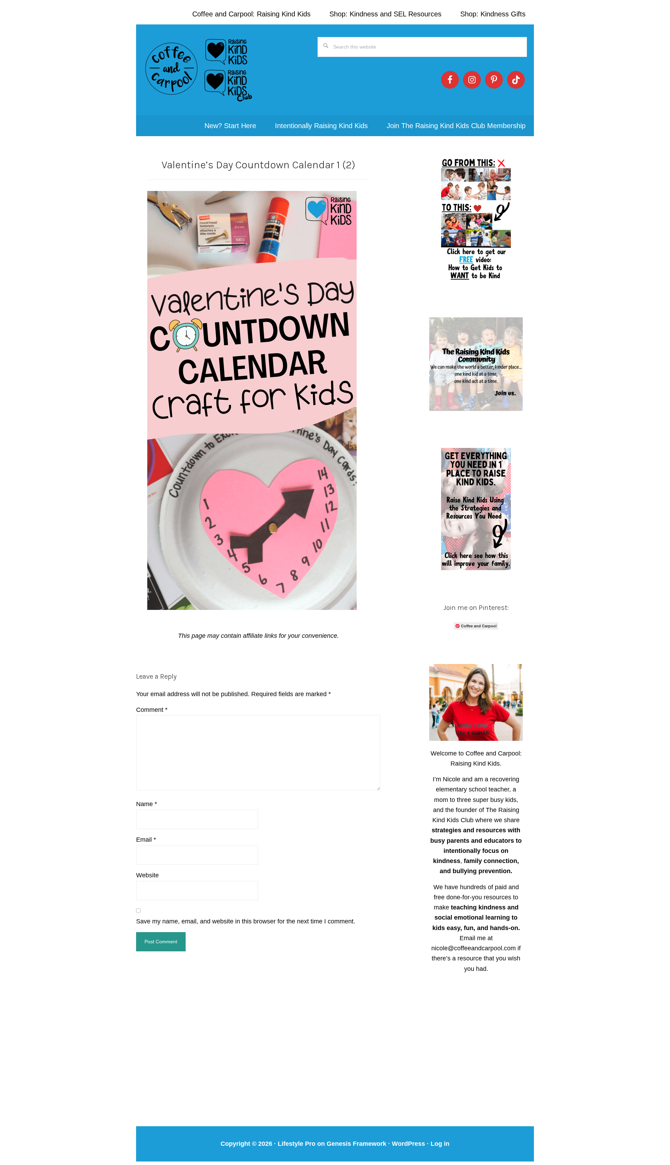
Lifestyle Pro (296, 1143)
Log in (440, 1143)
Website (147, 875)
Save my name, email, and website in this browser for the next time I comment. (245, 921)
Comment (152, 709)
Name (146, 804)
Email (146, 839)
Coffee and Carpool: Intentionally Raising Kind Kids (199, 69)
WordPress (408, 1143)
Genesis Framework (356, 1143)
